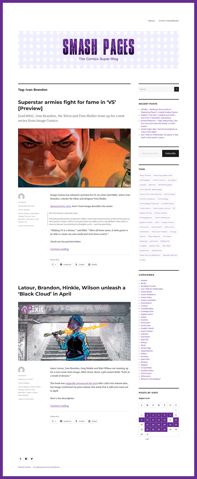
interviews (144, 227)
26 (159, 429)
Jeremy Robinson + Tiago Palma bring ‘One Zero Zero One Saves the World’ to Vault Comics (159, 123)
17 (147, 424)
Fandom (144, 320)
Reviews (144, 362)
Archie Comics (159, 180)
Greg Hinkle (35, 387)
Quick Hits (145, 359)
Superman (144, 250)
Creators (144, 306)
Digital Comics (147, 314)
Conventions (146, 303)
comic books (23, 213)
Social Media (146, 368)
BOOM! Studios (165, 185)
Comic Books (23, 210)
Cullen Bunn (145, 208)
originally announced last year (81, 383)
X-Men (142, 260)
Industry (144, 334)
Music (143, 345)
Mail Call (144, 340)
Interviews (145, 337)
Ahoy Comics (145, 175)
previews (154, 241)
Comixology (163, 199)
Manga (144, 342)
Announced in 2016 (60, 206)
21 (170, 424)
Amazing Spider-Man (163, 175)
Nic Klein (30, 219)
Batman (152, 185)
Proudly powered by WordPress (46, 467)
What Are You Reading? (150, 255)
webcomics (157, 250)
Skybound (164, 241)
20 (164, 424)
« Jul (147, 439)
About (151, 20)
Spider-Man (154, 246)
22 (176, 424)
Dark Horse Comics (161, 208)
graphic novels (146, 222)
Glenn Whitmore (162, 218)
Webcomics (146, 376)
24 (147, 429)
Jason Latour (32, 392)
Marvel (143, 236)
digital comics (146, 213)
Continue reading (59, 249)
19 (159, 424)
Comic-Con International (150, 194)
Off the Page (146, 348)
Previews (144, 356)
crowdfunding (167, 203)
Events (144, 317)
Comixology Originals (149, 203)
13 (164, 420)
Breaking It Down (148, 286)
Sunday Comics (147, 370)
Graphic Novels (147, 328)
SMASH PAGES (24, 467)
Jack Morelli (156, 227)
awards (143, 185)
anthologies (145, 180)
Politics (144, 354)
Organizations (147, 351)
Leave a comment (26, 226)
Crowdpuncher (147, 311)
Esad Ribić (34, 213)
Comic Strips (146, 297)
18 (153, 424)
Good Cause (146, 325)
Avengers (172, 180)
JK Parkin (22, 202)
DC (174, 208)
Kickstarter (144, 232)
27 (164, 429)
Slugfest (143, 246)
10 (147, 420)
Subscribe (170, 153)
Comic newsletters (169, 20)
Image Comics (24, 216)
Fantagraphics (146, 218)
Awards (144, 280)
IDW (157, 222)
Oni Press (167, 236)
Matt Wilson (23, 395)
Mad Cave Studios (159, 232)
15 (176, 420)
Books (143, 283)
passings (143, 241)
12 (159, 420)
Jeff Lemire (169, 227)
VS (26, 222)
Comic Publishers (148, 294)
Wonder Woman (170, 255)
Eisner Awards (161, 213)
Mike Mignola (154, 236)
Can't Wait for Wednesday (151, 189)
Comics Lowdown (147, 199)
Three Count (146, 373)
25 (153, 429)
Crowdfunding (147, 309)
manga (173, 232)
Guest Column (147, 331)
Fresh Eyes (145, 323)
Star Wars (166, 246)
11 (153, 420)
